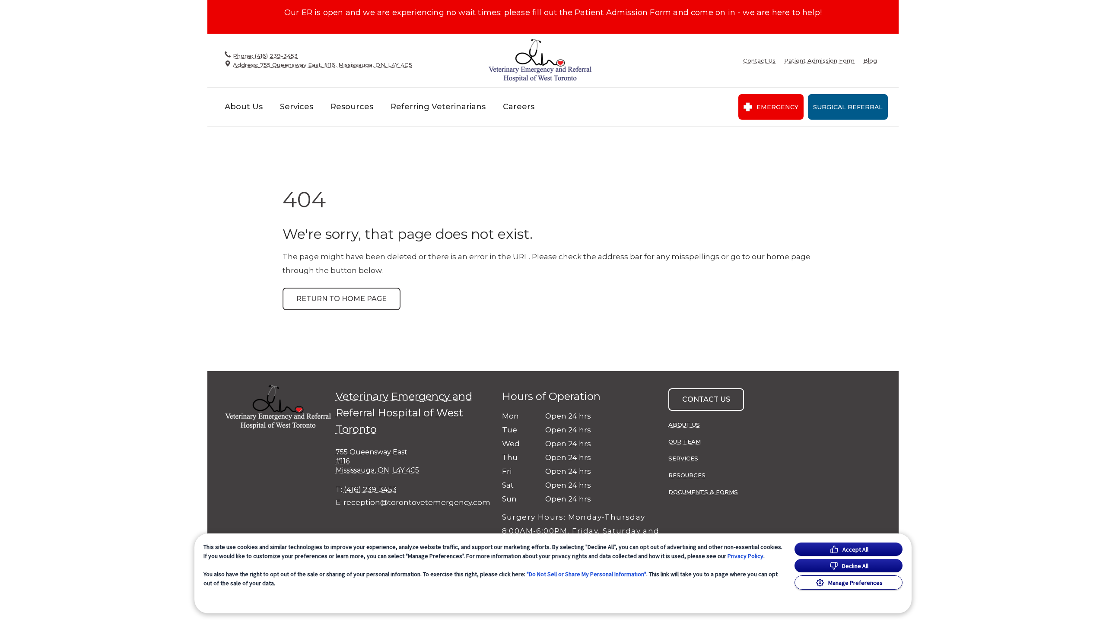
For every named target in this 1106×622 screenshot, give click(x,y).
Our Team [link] (684, 441)
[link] (540, 60)
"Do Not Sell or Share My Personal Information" (586, 574)
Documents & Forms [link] (703, 492)
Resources (352, 106)
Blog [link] (870, 60)
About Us (244, 106)
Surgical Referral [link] (848, 107)
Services (296, 106)
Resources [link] (687, 475)
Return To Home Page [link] (341, 299)
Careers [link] (518, 106)
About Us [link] (684, 424)
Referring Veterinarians (438, 106)
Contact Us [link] (759, 60)
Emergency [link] (777, 107)
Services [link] (683, 458)
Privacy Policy (745, 556)
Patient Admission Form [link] (819, 60)
